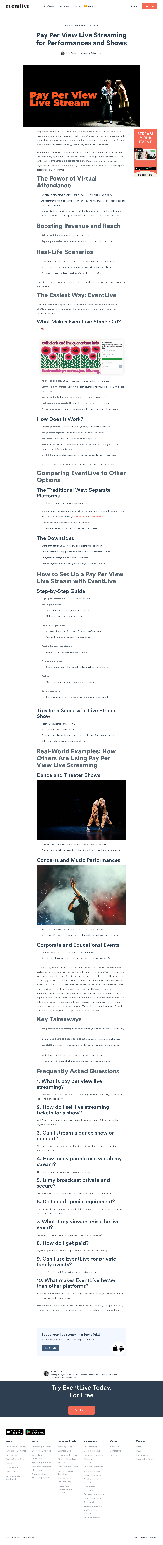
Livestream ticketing (68, 1455)
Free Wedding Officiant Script (65, 1480)
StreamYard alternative (89, 1461)
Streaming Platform (41, 1446)
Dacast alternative (92, 1475)
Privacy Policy (133, 1538)
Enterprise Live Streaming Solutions (42, 1476)
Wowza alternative (93, 1506)
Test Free (149, 6)
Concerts (10, 1463)
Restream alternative (94, 1455)
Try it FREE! (50, 1347)
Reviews (114, 1455)
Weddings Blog (65, 1446)
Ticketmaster (97, 517)
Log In (134, 6)
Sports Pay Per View (41, 1462)
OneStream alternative (89, 1488)
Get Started (81, 1410)
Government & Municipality (13, 1477)
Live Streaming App (41, 1450)
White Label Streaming (38, 1457)
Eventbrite (81, 517)
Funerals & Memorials (16, 1450)
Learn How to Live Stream (85, 25)
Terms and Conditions (149, 1538)
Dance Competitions (15, 1459)
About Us (114, 1446)
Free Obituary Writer (68, 1466)
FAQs (138, 1450)
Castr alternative (92, 1450)
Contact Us (115, 1450)
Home (67, 25)
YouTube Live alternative (90, 1512)
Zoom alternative (92, 1517)
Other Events (12, 1471)
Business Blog (64, 1450)
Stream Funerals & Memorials (67, 1461)
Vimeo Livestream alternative (92, 1500)
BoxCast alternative (93, 1466)
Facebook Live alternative (91, 1481)
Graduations (11, 1455)
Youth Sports (12, 1467)
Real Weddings (91, 1446)
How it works (142, 1455)
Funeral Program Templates (66, 1472)
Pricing (77, 6)
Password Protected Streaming (42, 1468)
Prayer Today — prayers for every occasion (66, 1489)
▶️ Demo (88, 6)
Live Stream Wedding (16, 1446)
